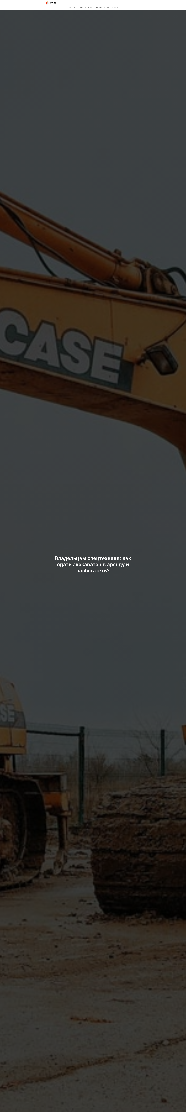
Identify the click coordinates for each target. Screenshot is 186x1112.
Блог (75, 7)
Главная (69, 7)
